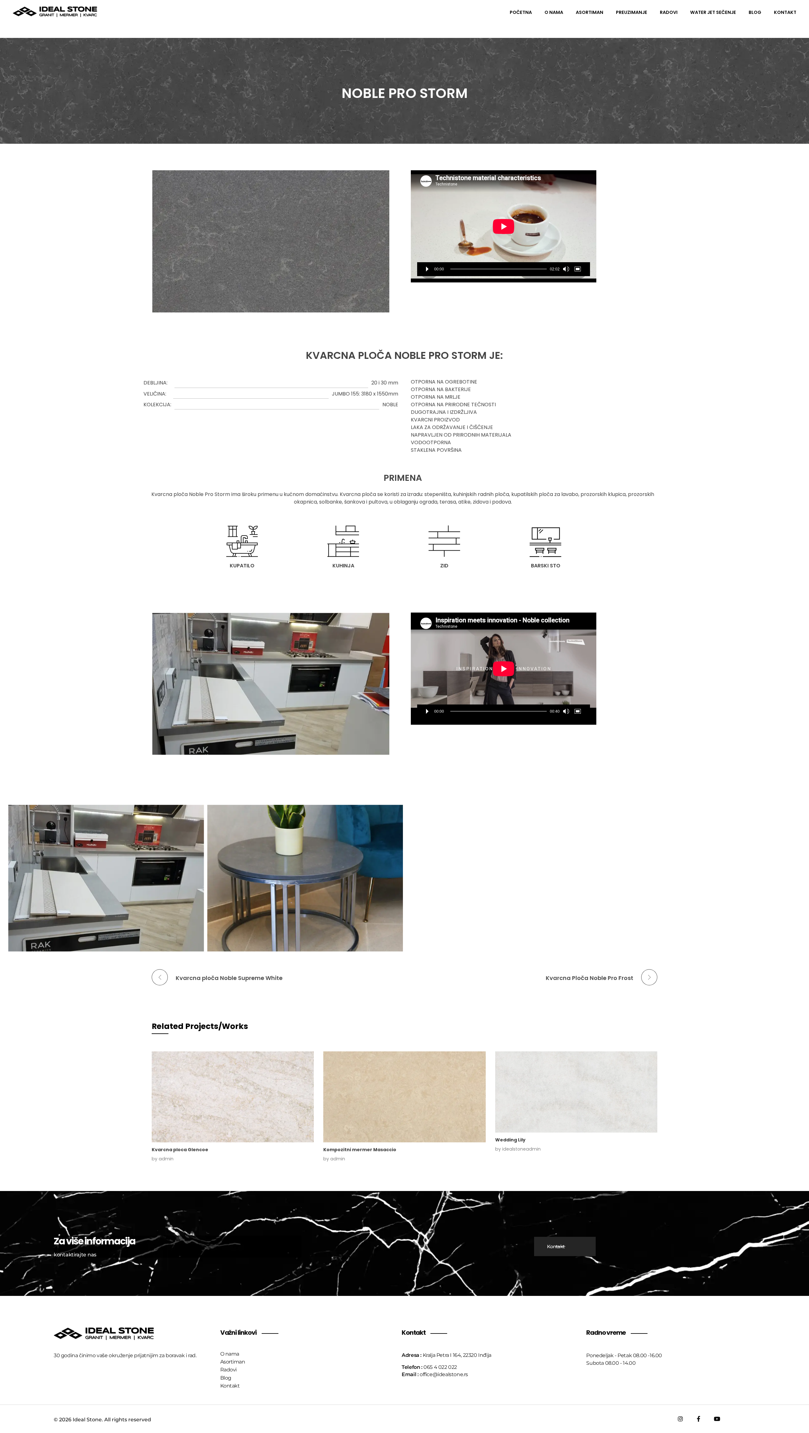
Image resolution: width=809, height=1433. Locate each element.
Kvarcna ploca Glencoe (180, 1149)
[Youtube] (717, 1419)
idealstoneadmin (521, 1149)
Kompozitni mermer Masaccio (359, 1149)
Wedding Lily (510, 1140)
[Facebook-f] (699, 1419)
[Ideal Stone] (55, 11)
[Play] (427, 269)
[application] (503, 226)
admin (166, 1159)
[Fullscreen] (579, 269)
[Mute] (566, 269)
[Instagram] (680, 1419)
